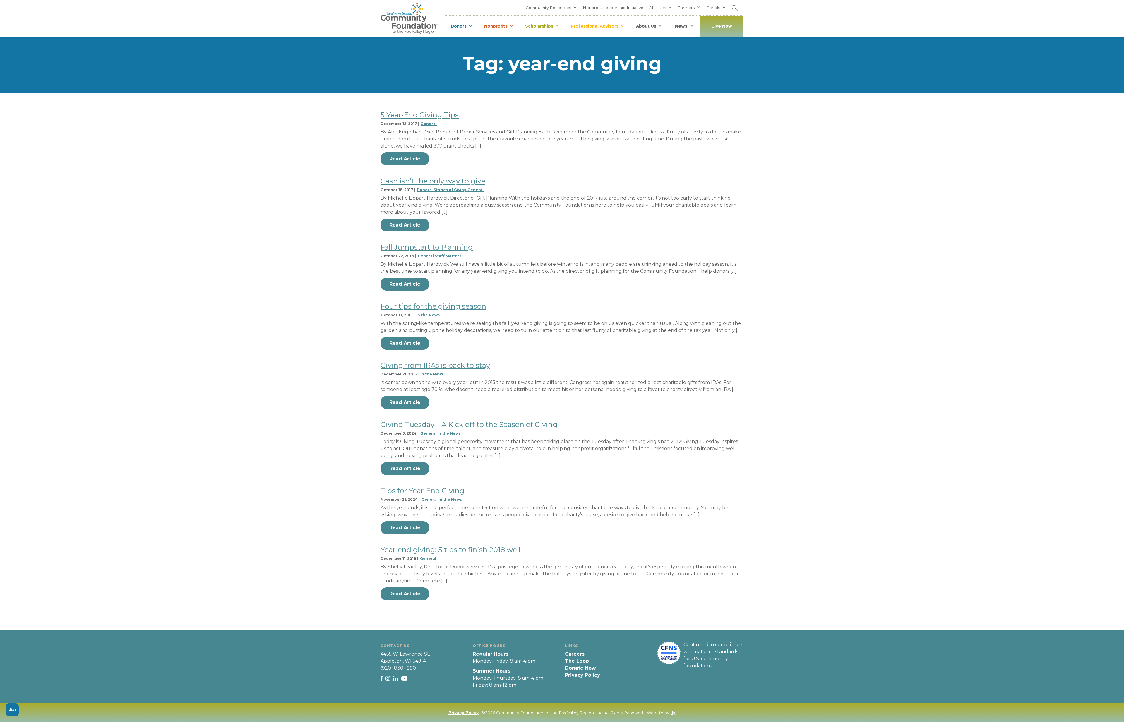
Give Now (721, 26)
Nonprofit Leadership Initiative (613, 7)
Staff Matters (448, 256)
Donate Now (580, 668)
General (429, 123)
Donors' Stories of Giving (442, 190)
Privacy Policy (582, 675)
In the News (428, 315)
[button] (551, 7)
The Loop (577, 661)
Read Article (404, 159)
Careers (575, 654)
